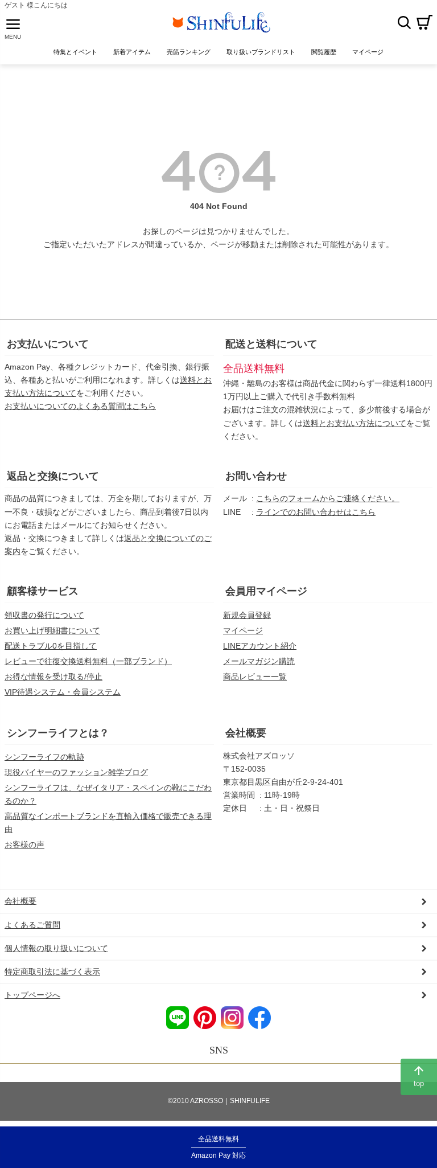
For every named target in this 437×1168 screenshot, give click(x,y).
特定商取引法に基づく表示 (52, 971)
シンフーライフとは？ (58, 733)
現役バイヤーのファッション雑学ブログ (76, 772)
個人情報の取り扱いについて (56, 948)
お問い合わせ (256, 476)
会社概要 (245, 733)
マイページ (243, 630)
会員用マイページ (266, 591)
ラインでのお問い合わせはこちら (316, 512)
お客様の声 (24, 844)
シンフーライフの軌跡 (44, 756)
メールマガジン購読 (259, 661)
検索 (404, 22)
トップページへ (32, 994)
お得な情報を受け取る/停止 (53, 676)
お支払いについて (48, 344)
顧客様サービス (43, 591)
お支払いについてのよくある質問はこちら (80, 406)
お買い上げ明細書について (52, 630)
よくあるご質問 (32, 924)
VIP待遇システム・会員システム (63, 691)
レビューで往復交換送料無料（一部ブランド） (88, 661)
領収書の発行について (44, 615)
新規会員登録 (247, 615)
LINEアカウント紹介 (259, 645)
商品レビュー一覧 (255, 676)
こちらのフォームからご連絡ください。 (327, 498)
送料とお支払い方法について (354, 423)
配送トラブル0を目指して (51, 645)
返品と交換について (53, 476)
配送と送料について (271, 344)
